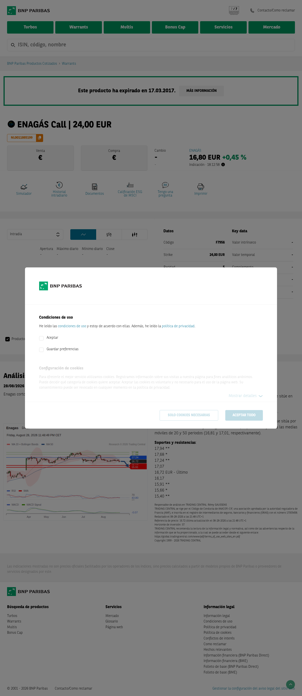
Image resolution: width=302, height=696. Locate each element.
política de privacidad (178, 326)
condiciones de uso (72, 326)
